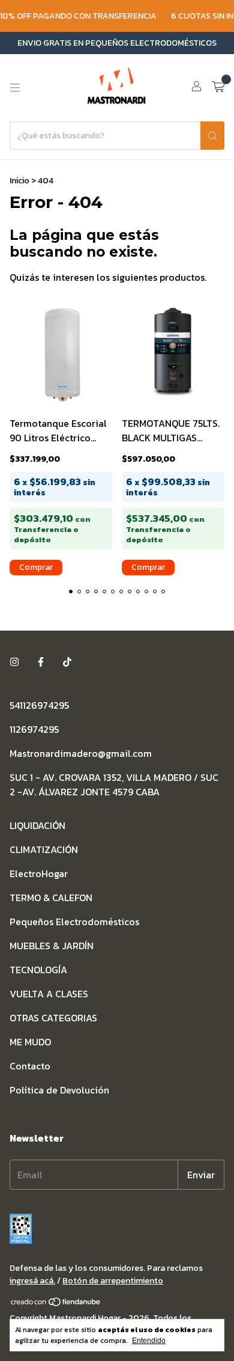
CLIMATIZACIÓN (44, 849)
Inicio (19, 180)
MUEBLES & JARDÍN (52, 945)
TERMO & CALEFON (51, 897)
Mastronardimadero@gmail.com (81, 753)
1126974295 (34, 729)
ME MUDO (30, 1042)
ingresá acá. (32, 1280)
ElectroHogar (39, 873)
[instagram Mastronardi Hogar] (14, 662)
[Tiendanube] (56, 1304)
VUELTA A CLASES (49, 993)
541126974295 (39, 705)
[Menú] (15, 87)
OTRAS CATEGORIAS (53, 1018)
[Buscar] (212, 135)
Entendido (149, 1340)
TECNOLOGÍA (38, 969)
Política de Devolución (59, 1090)
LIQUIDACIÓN (37, 825)
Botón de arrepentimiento (112, 1280)
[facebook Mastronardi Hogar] (41, 662)
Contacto (30, 1066)
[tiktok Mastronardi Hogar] (67, 662)
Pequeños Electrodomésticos (74, 921)
